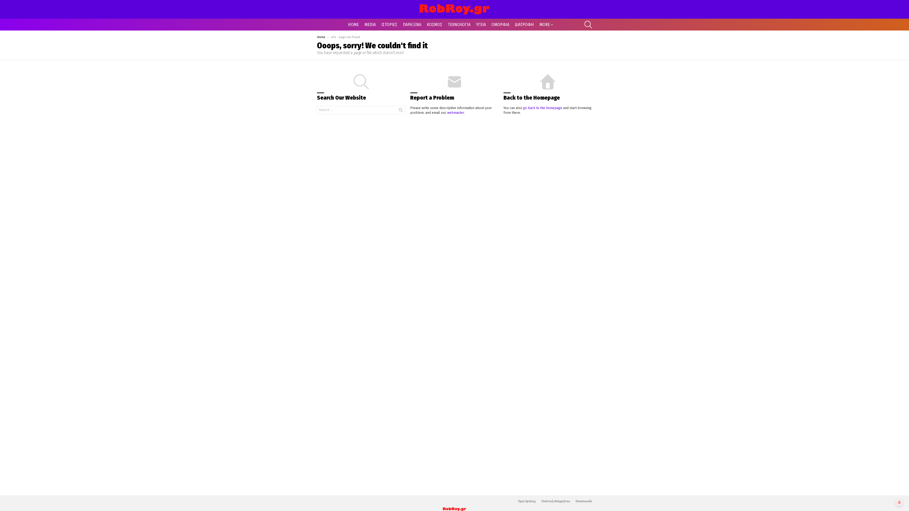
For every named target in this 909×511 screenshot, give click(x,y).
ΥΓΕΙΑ (481, 24)
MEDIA (370, 24)
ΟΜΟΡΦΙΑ (500, 24)
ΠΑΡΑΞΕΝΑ (412, 24)
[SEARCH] (588, 25)
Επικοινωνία (583, 501)
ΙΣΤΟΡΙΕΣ (389, 24)
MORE (544, 24)
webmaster (455, 113)
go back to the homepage (542, 108)
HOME (353, 24)
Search (400, 111)
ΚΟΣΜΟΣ (434, 24)
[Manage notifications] (899, 502)
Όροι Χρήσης (527, 501)
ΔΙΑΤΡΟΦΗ (524, 24)
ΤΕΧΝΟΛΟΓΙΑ (459, 24)
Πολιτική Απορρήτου (555, 501)
